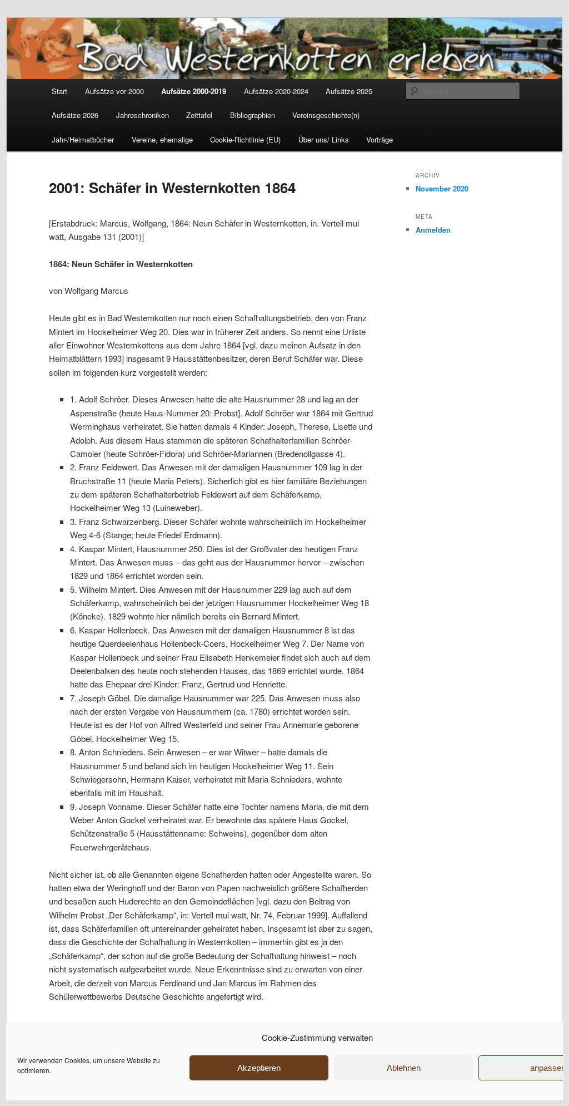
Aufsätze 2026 (75, 115)
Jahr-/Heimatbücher (83, 139)
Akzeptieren (259, 1068)
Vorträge (379, 139)
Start (59, 91)
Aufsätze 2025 (349, 91)
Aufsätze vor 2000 (114, 91)
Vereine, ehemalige (162, 139)
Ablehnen (404, 1068)
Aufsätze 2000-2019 (193, 91)
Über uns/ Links (323, 139)
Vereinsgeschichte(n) (326, 115)
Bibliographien (252, 115)
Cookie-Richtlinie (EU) (245, 139)
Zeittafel (199, 115)
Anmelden (433, 229)
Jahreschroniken (142, 115)
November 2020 (442, 188)
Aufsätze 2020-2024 (276, 91)
